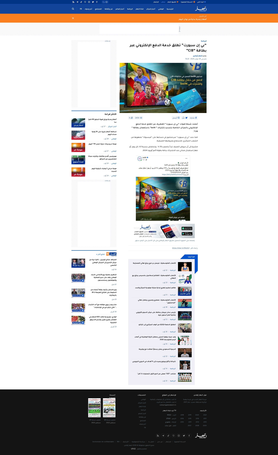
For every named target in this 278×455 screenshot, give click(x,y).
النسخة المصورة (180, 442)
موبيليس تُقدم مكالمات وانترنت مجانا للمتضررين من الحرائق (102, 158)
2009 (205, 426)
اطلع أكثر (101, 254)
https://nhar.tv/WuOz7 (180, 248)
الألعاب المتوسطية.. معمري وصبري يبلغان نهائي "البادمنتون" (157, 301)
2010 (182, 422)
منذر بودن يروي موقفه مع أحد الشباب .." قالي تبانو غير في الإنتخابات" (102, 306)
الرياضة (130, 9)
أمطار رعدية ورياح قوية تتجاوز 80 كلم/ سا (102, 121)
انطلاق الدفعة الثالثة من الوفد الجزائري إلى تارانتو (157, 325)
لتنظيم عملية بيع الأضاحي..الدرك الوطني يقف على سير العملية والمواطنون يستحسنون (104, 277)
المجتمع (98, 9)
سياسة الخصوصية (138, 442)
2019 (189, 415)
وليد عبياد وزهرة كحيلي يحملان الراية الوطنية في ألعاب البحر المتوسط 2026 (155, 338)
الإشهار (168, 442)
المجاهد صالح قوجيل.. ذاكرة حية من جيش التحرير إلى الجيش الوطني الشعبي (103, 262)
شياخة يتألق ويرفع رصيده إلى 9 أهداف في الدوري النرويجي (154, 362)
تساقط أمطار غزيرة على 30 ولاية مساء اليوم (104, 133)
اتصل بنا (151, 442)
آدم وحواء (88, 9)
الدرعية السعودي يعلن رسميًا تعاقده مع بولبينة (157, 349)
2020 (197, 415)
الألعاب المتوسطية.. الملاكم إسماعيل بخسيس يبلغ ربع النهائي (154, 277)
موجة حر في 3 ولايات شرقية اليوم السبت (104, 170)
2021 (205, 415)
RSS (118, 442)
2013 (205, 422)
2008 (197, 426)
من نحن (159, 442)
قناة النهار (139, 9)
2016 (197, 419)
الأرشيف (126, 442)
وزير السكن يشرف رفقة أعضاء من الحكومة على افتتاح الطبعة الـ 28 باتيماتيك (104, 292)
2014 (182, 419)
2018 (182, 415)
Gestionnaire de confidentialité (103, 442)
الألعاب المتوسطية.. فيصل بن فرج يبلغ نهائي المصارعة (154, 263)
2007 (189, 426)
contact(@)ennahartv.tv (168, 405)
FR (81, 9)
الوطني (161, 9)
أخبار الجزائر (150, 9)
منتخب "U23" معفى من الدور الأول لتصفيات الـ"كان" (156, 374)
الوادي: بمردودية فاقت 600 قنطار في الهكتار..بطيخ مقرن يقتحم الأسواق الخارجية (103, 320)
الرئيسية (170, 9)
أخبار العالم (120, 9)
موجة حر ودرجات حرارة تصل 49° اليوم (103, 144)
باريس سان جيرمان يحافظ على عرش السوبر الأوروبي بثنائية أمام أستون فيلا (156, 314)
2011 (189, 422)
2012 (197, 422)
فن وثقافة (109, 9)
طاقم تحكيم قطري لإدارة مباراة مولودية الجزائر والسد (155, 288)
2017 (205, 419)
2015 (189, 419)
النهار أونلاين (197, 56)
